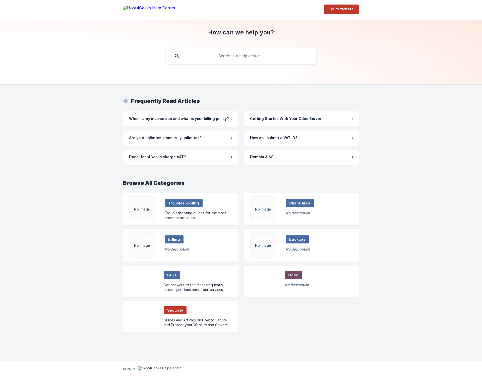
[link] (180, 119)
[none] (149, 9)
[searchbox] (241, 56)
